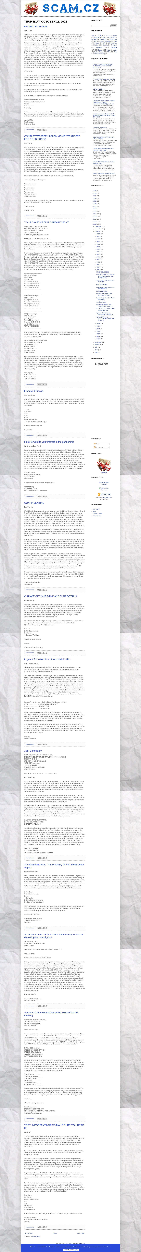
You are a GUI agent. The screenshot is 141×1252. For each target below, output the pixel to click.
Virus (115, 52)
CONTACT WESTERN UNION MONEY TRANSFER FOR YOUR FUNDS (105, 276)
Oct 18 (98, 254)
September (98, 342)
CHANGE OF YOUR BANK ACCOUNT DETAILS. (51, 596)
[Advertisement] (104, 402)
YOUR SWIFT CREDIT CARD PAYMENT (46, 222)
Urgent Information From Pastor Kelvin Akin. (47, 659)
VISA (108, 52)
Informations (113, 43)
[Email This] (38, 130)
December (98, 226)
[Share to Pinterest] (46, 130)
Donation (94, 39)
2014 (94, 219)
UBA (115, 50)
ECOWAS (103, 39)
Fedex (115, 41)
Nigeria (105, 45)
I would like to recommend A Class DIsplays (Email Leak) (103, 149)
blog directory (107, 497)
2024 (94, 193)
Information (69, 1250)
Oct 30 (98, 234)
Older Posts (80, 1233)
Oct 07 (98, 328)
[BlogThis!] (40, 130)
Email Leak (113, 39)
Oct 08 (98, 326)
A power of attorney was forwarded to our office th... (105, 313)
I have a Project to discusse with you (104, 79)
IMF (104, 43)
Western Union (99, 54)
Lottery (96, 45)
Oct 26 (98, 239)
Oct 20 (98, 249)
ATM (99, 35)
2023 (94, 196)
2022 (94, 198)
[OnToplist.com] (104, 495)
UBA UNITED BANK (99, 89)
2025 (94, 191)
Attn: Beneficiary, (33, 750)
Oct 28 (98, 236)
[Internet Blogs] (104, 482)
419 (92, 35)
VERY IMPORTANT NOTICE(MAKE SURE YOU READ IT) (105, 318)
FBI (95, 41)
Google (97, 43)
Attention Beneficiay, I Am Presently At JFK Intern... (104, 305)
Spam (100, 50)
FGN (101, 41)
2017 (94, 211)
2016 (94, 214)
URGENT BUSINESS (36, 26)
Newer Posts (28, 1233)
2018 (94, 209)
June (96, 350)
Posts (97, 444)
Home (55, 1233)
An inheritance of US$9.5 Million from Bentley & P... (106, 309)
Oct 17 (98, 257)
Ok (77, 1250)
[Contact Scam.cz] (104, 471)
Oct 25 (98, 241)
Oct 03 (98, 339)
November (98, 229)
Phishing (99, 47)
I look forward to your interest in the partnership (49, 442)
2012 (94, 224)
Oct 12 (98, 267)
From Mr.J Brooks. (34, 391)
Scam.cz (104, 472)
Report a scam (97, 513)
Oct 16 (98, 259)
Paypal (115, 45)
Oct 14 (98, 264)
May (96, 352)
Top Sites (104, 484)
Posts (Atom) (36, 1236)
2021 (94, 201)
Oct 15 (98, 262)
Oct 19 (98, 252)
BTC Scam (111, 37)
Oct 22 (98, 246)
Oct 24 (98, 244)
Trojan (109, 50)
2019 (94, 206)
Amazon (108, 35)
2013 (94, 221)
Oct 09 (98, 323)
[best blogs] (104, 488)
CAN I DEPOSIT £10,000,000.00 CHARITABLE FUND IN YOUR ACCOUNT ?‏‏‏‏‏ (102, 66)
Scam (114, 47)
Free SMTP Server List (100, 127)
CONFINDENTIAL (34, 503)
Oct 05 (98, 334)
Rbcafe (82, 1243)
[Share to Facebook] (44, 130)
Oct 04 (98, 336)
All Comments (100, 447)
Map (94, 511)
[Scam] (70, 8)
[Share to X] (42, 130)
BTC (104, 37)
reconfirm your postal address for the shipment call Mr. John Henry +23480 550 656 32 (104, 115)
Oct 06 (98, 331)
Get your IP (96, 509)
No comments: (30, 129)
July (96, 347)
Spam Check (97, 516)
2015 (94, 216)
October (97, 231)
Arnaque (96, 37)
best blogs (104, 490)
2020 (94, 203)
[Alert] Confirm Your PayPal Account (103, 173)
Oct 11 (98, 270)
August (97, 344)
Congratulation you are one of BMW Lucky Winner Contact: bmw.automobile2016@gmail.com (103, 102)
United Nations (98, 52)
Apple (115, 35)
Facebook (107, 41)
